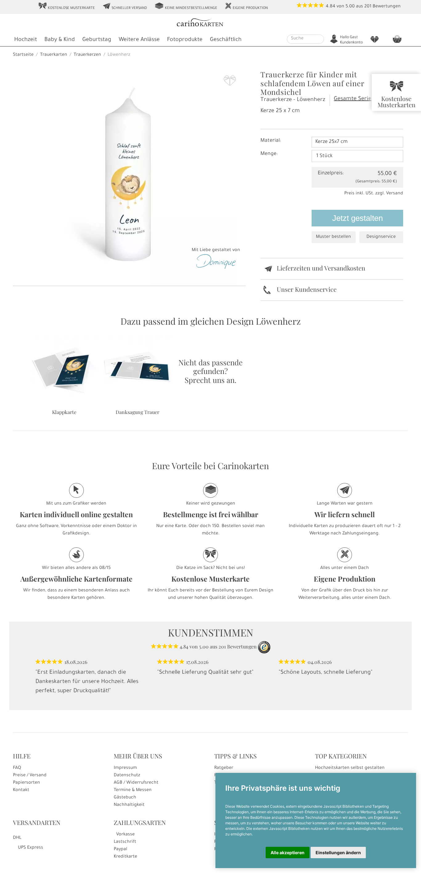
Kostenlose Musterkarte (66, 6)
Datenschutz (127, 775)
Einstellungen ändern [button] (338, 852)
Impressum (125, 768)
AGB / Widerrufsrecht (136, 783)
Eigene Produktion (246, 6)
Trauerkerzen (87, 55)
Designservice (381, 237)
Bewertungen (387, 6)
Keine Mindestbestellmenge (185, 6)
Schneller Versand (124, 6)
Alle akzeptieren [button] (288, 852)
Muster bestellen (333, 237)
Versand (394, 193)
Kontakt (21, 790)
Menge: (269, 154)
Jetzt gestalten (357, 218)
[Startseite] (209, 23)
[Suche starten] (320, 39)
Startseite (23, 55)
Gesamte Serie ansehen (364, 99)
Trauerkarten (53, 55)
